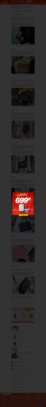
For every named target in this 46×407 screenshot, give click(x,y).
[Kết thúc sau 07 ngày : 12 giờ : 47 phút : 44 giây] (23, 215)
